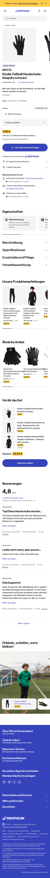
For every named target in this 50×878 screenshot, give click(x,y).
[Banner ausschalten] (42, 3)
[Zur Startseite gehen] (22, 11)
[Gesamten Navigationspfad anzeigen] (3, 25)
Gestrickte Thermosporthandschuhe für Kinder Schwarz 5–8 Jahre (12, 372)
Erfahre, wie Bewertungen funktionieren (17, 500)
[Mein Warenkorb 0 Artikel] (45, 11)
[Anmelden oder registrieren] (39, 11)
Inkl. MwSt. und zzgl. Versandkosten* (15, 139)
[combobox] (25, 122)
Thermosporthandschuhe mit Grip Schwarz (32, 370)
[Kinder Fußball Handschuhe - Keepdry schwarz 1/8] (19, 45)
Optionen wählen (25, 463)
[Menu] (5, 11)
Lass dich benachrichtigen (27, 147)
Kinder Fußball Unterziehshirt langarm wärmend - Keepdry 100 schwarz (31, 313)
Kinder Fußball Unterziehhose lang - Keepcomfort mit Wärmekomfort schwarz (12, 313)
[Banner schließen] (46, 3)
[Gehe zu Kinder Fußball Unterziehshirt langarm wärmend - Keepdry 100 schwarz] (8, 441)
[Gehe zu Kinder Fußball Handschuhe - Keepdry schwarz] (8, 413)
